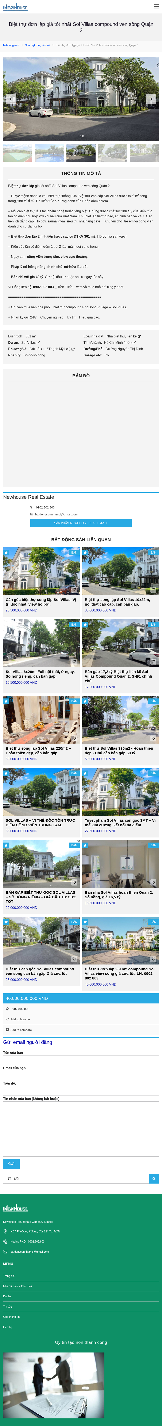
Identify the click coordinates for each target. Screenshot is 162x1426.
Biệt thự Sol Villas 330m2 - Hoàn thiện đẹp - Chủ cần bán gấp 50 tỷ (119, 750)
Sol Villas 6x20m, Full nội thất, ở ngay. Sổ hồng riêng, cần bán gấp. (40, 674)
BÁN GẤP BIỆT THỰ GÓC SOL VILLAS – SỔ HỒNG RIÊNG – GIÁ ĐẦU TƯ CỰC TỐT (41, 897)
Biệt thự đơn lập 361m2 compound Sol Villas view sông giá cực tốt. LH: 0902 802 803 (120, 973)
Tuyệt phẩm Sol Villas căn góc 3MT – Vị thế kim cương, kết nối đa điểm (120, 822)
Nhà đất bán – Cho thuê (17, 1286)
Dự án (7, 1296)
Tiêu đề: (9, 1083)
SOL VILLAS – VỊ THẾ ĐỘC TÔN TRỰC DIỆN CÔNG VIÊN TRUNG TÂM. (40, 822)
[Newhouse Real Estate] (14, 7)
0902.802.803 (19, 1009)
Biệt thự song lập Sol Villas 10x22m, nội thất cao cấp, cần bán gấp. (117, 602)
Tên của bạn (13, 1052)
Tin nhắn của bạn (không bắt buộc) (31, 1099)
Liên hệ (7, 1327)
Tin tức (7, 1306)
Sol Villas (28, 342)
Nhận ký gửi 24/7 (24, 317)
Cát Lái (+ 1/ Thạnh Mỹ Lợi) (50, 349)
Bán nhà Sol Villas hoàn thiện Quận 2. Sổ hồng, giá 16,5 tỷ (119, 894)
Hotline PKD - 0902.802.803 (28, 1241)
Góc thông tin (11, 1316)
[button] (151, 99)
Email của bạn (14, 1068)
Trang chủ (9, 1276)
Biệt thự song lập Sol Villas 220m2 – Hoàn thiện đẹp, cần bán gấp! (38, 750)
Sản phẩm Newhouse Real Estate (81, 523)
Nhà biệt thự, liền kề (122, 336)
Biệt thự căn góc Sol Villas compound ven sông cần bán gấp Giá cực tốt (40, 971)
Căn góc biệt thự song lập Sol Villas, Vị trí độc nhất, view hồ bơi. (41, 602)
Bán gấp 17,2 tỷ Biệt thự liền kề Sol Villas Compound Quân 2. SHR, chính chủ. (118, 676)
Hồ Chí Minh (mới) (118, 342)
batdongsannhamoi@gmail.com (56, 514)
